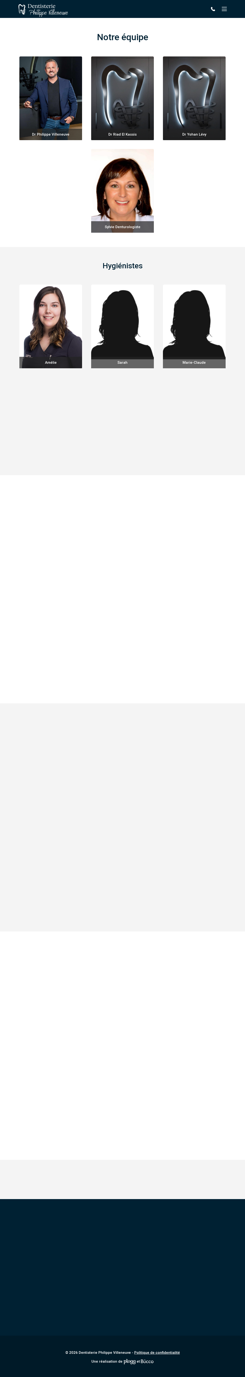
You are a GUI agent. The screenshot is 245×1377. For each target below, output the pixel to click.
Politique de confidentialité (157, 1352)
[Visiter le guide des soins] (147, 1361)
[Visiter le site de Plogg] (129, 1361)
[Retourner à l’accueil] (43, 9)
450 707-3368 (214, 9)
